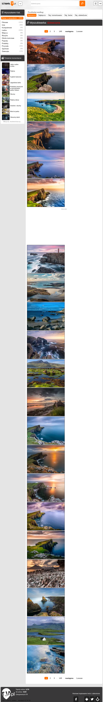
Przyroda (12, 46)
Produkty (12, 43)
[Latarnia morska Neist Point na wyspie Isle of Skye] (46, 530)
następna (69, 31)
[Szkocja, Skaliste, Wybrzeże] (46, 673)
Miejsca (12, 33)
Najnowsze (32, 15)
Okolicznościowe (12, 38)
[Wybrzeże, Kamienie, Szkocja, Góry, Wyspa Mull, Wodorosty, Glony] (46, 387)
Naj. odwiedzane (81, 15)
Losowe (79, 31)
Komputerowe (12, 28)
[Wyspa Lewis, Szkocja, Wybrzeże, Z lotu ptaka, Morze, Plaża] (46, 301)
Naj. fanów (68, 15)
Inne (12, 25)
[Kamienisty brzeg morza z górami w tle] (46, 587)
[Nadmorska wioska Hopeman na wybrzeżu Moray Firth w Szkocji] (46, 330)
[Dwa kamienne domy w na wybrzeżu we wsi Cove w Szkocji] (46, 415)
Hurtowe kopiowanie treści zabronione (86, 693)
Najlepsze (42, 15)
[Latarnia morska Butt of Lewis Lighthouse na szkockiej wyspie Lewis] (46, 273)
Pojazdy (12, 41)
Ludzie (12, 30)
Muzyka (12, 35)
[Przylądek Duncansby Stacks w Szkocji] (46, 616)
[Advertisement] (64, 227)
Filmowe (12, 22)
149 (60, 31)
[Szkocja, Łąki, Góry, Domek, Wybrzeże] (46, 644)
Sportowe (12, 49)
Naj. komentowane (55, 15)
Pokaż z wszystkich (12, 18)
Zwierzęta (12, 51)
